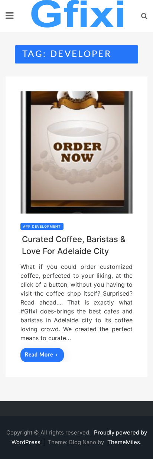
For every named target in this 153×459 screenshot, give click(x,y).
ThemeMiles (123, 442)
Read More (39, 355)
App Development (42, 226)
